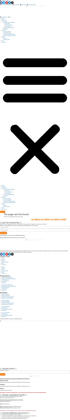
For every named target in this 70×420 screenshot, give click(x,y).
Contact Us (4, 42)
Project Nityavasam (7, 33)
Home (3, 18)
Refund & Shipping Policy (7, 309)
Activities (3, 30)
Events (5, 38)
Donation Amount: (4, 370)
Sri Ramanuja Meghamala (9, 27)
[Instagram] (12, 2)
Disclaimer (4, 310)
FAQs (3, 40)
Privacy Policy (4, 307)
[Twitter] (4, 2)
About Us (4, 19)
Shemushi (6, 29)
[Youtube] (6, 2)
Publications (4, 21)
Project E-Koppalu (7, 31)
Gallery (3, 36)
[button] (35, 114)
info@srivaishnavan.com (31, 410)
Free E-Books (8, 26)
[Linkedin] (9, 2)
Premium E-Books (9, 25)
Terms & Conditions (6, 306)
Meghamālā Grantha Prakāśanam (9, 278)
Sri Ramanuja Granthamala (9, 22)
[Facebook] (1, 2)
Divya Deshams (7, 39)
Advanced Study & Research (9, 34)
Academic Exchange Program (10, 35)
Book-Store (7, 23)
